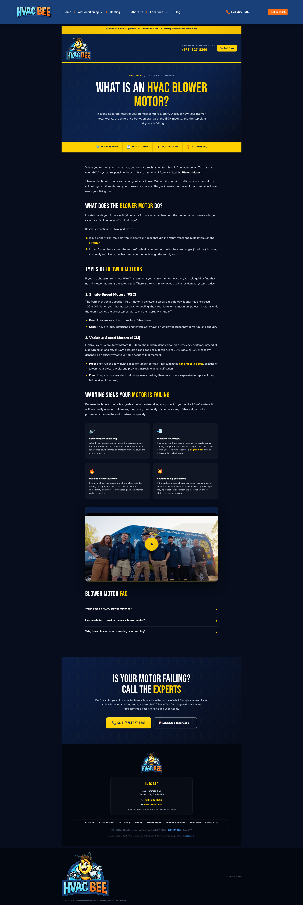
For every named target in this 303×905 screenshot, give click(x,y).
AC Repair (90, 822)
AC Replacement (107, 822)
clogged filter (196, 449)
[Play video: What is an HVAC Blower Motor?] (151, 544)
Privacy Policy (211, 822)
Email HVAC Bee (153, 804)
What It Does (107, 147)
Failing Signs (167, 147)
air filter (94, 243)
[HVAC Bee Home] (78, 48)
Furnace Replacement (176, 822)
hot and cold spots (191, 364)
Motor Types (137, 147)
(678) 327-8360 (194, 49)
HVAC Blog (135, 75)
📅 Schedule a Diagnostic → (175, 723)
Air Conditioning (88, 12)
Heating (115, 12)
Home (67, 12)
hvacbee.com (188, 835)
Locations (156, 12)
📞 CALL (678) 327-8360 (129, 723)
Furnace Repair (154, 822)
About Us (137, 12)
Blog (177, 12)
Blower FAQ (196, 147)
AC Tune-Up (125, 822)
